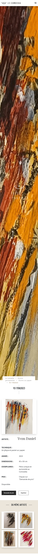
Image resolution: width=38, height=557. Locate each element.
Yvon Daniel (27, 438)
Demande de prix (9, 493)
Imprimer (23, 493)
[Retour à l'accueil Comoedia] (20, 3)
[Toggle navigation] (35, 3)
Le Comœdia (9, 378)
